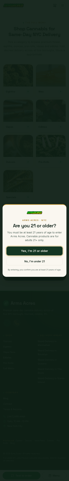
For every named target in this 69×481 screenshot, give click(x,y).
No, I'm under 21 (34, 261)
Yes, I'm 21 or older (34, 251)
